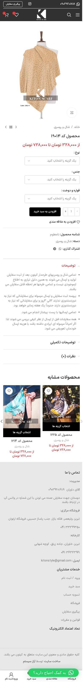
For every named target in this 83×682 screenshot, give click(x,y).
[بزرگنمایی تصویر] (72, 112)
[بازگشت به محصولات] (10, 127)
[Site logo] (41, 14)
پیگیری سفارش (13, 4)
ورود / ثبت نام (71, 578)
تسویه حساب (71, 595)
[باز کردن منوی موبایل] (77, 15)
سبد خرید (74, 586)
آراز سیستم (29, 661)
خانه (77, 127)
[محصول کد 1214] (21, 406)
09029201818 (67, 4)
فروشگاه (75, 603)
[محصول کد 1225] (61, 403)
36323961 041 (70, 552)
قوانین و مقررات (70, 620)
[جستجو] (69, 15)
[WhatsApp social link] (60, 249)
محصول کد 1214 (21, 441)
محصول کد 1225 (61, 435)
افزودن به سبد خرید (45, 212)
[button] (53, 672)
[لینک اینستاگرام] (30, 4)
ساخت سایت (52, 661)
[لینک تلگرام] (54, 249)
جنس (76, 172)
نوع (77, 153)
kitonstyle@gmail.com (56, 561)
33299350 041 (70, 527)
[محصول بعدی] (5, 127)
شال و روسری (62, 127)
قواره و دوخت (71, 190)
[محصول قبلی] (16, 127)
